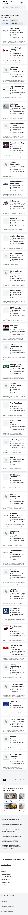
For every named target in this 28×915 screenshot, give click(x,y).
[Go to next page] (23, 780)
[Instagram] (10, 895)
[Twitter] (7, 895)
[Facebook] (4, 895)
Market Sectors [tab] (15, 864)
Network (5, 3)
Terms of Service (4, 903)
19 (20, 779)
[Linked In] (1, 895)
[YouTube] (13, 895)
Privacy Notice (4, 901)
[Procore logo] (7, 2)
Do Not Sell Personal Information (7, 906)
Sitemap (2, 909)
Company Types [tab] (6, 864)
